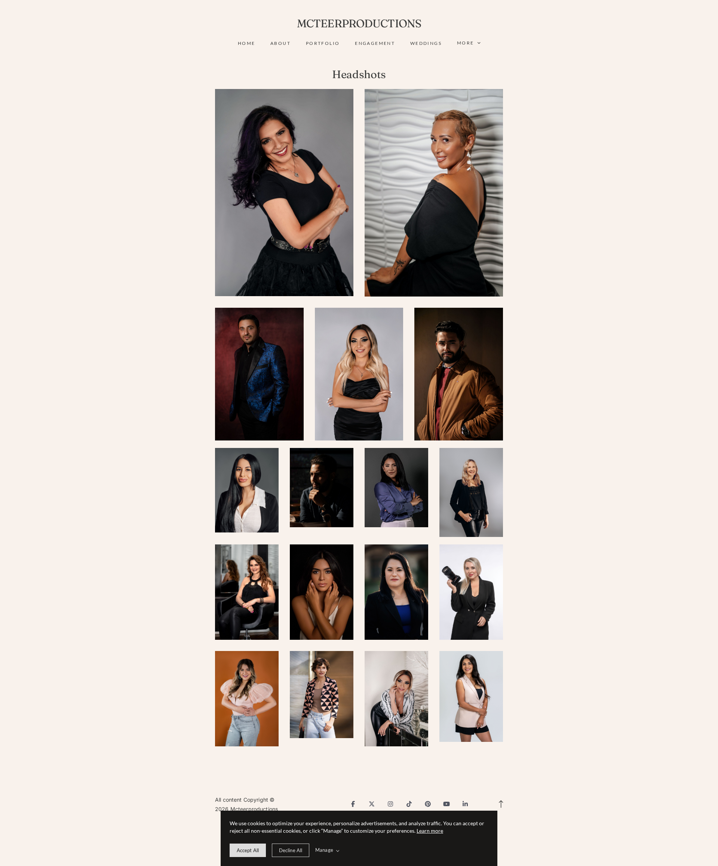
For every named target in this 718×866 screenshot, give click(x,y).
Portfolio (323, 43)
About (280, 43)
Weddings (426, 43)
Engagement (375, 43)
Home (246, 43)
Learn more (430, 830)
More (466, 43)
